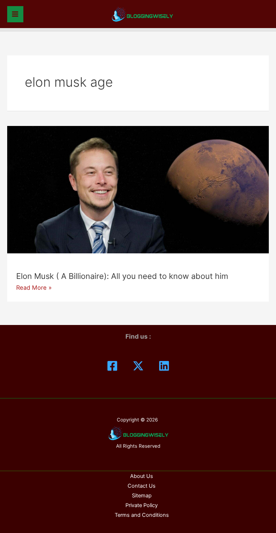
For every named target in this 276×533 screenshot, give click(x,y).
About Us (141, 476)
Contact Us (142, 486)
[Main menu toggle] (15, 14)
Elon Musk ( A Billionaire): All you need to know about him (122, 276)
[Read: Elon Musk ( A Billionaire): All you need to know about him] (138, 189)
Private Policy (141, 505)
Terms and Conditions (142, 515)
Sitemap (142, 495)
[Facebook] (112, 365)
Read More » (34, 287)
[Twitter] (138, 365)
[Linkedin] (164, 365)
